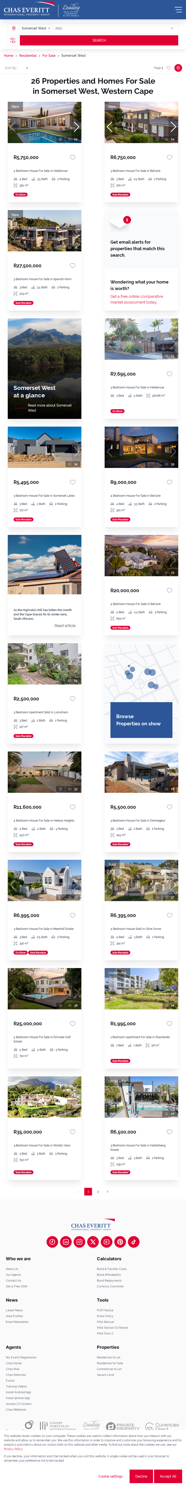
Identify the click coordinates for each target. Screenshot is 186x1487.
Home (8, 56)
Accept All (168, 1476)
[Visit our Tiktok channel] (134, 1242)
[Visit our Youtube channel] (106, 1242)
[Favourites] (73, 157)
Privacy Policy (13, 1449)
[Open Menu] (178, 10)
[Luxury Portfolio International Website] (58, 1427)
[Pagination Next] (107, 1191)
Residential (28, 56)
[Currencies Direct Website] (162, 1426)
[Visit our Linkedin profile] (66, 1242)
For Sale (48, 56)
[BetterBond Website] (20, 1426)
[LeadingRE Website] (91, 1427)
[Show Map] (178, 68)
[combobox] (74, 28)
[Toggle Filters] (13, 40)
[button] (49, 28)
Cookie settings (110, 1476)
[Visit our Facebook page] (52, 1242)
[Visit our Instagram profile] (79, 1242)
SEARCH (99, 40)
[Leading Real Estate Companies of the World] (71, 9)
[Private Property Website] (123, 1427)
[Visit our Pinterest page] (120, 1242)
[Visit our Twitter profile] (93, 1242)
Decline (141, 1476)
